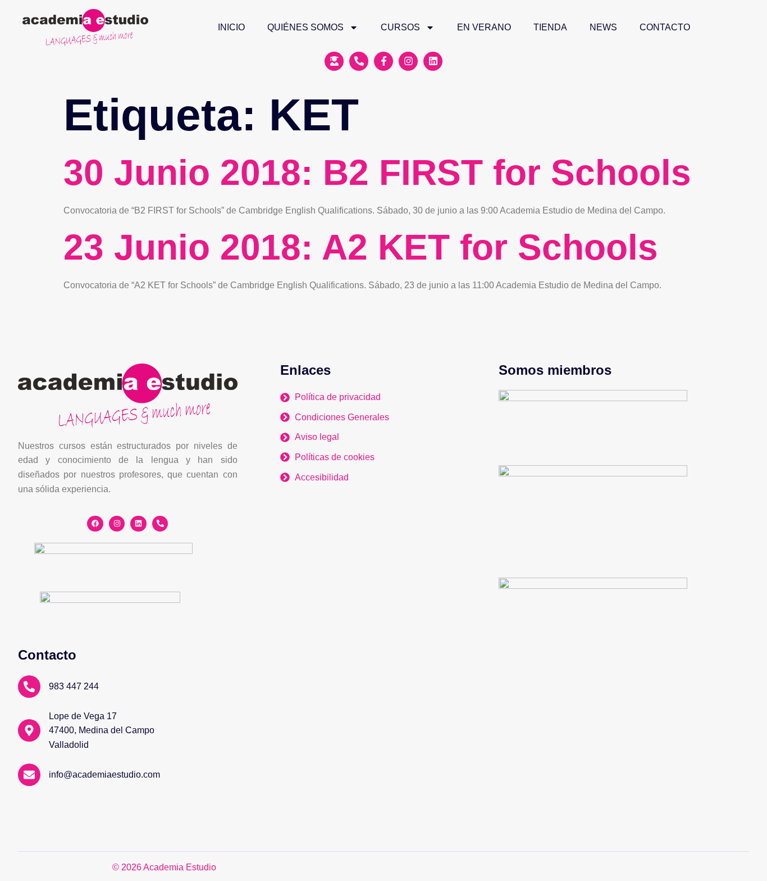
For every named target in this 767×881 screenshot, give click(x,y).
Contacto (665, 27)
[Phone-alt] (160, 524)
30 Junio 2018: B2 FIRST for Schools (377, 172)
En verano (484, 27)
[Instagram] (117, 524)
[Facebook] (95, 524)
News (603, 27)
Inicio (231, 27)
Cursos (400, 27)
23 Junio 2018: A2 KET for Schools (360, 247)
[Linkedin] (138, 524)
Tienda (550, 27)
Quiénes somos (305, 27)
